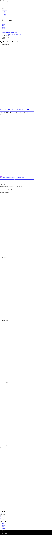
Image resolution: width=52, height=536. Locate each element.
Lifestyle (5, 14)
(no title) (1, 513)
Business (1, 176)
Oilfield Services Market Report (14, 111)
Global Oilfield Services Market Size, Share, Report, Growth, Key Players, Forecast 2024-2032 (15, 109)
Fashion (5, 13)
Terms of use (3, 532)
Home (4, 11)
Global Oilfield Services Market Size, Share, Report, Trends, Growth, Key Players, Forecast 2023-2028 (17, 179)
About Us (5, 12)
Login (4, 16)
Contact (5, 15)
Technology (3, 530)
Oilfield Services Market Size (30, 111)
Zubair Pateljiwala (2, 111)
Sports (2, 531)
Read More (1, 182)
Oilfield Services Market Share (22, 111)
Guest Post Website (4, 533)
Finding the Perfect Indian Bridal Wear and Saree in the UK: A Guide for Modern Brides (13, 34)
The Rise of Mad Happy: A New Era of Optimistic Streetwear (9, 32)
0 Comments (22, 177)
